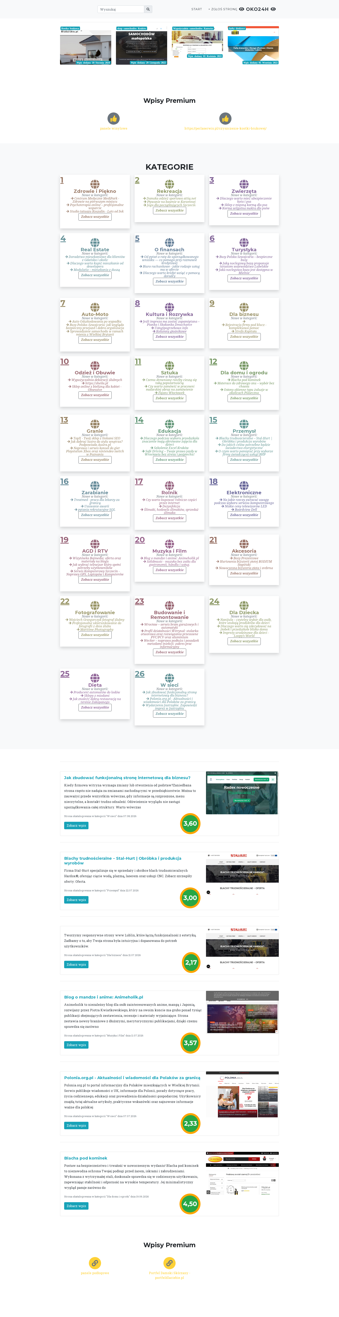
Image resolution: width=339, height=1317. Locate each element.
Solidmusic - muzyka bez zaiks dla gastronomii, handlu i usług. (171, 563)
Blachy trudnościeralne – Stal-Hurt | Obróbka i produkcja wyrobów (245, 439)
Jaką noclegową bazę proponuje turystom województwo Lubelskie (244, 264)
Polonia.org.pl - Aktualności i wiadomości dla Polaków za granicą (169, 700)
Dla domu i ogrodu (244, 372)
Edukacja (169, 431)
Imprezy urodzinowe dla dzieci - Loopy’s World (245, 634)
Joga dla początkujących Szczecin (171, 205)
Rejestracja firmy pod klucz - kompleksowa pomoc (245, 326)
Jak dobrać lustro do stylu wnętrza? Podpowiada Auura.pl (96, 443)
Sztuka (169, 372)
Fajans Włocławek (171, 393)
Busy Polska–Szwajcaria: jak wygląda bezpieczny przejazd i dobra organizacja (95, 326)
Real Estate (95, 249)
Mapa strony (250, 1304)
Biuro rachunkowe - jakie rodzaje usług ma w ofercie (171, 268)
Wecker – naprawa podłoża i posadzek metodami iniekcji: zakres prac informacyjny (171, 644)
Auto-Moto (95, 314)
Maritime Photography (96, 629)
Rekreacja (169, 191)
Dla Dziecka (244, 612)
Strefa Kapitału (245, 331)
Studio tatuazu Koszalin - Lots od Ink (96, 211)
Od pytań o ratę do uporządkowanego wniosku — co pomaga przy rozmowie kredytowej (170, 260)
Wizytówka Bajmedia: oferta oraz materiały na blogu (96, 559)
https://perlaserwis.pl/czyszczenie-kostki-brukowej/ (225, 128)
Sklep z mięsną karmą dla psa (245, 205)
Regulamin (230, 1304)
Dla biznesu (244, 314)
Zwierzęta (244, 191)
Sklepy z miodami (96, 696)
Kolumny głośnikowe (171, 331)
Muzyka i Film (169, 551)
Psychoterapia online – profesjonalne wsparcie (96, 206)
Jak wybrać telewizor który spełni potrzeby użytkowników (96, 566)
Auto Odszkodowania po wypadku (96, 321)
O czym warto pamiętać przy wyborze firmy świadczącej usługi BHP (245, 452)
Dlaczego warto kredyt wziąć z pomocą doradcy (171, 274)
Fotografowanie (95, 612)
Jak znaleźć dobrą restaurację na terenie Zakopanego (96, 700)
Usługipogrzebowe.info (171, 328)
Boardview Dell (245, 510)
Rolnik (169, 492)
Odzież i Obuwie (95, 372)
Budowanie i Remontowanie (169, 615)
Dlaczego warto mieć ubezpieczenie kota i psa (245, 200)
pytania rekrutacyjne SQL (96, 510)
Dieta (95, 685)
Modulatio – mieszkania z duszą (96, 270)
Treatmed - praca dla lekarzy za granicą (96, 501)
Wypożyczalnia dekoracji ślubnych (96, 380)
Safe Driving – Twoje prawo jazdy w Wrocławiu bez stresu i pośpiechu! (171, 452)
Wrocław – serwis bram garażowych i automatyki (171, 626)
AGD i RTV (95, 551)
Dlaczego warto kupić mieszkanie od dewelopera (96, 264)
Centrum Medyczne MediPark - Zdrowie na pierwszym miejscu (96, 200)
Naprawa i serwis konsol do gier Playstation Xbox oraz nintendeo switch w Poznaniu (95, 451)
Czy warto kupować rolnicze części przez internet (171, 501)
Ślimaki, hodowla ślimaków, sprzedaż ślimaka (171, 511)
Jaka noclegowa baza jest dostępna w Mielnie (245, 271)
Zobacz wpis (76, 825)
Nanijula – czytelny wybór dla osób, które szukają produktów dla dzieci (245, 621)
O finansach (169, 249)
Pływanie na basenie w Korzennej (171, 202)
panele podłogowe (95, 1273)
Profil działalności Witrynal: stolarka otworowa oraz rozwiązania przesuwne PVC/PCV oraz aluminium (169, 634)
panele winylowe (113, 128)
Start (196, 9)
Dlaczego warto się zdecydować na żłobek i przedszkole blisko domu (245, 627)
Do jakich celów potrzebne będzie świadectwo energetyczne (245, 446)
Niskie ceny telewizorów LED (245, 506)
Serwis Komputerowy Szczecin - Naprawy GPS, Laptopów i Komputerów (95, 572)
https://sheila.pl (96, 383)
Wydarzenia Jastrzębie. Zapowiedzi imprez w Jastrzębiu (171, 706)
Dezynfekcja (171, 506)
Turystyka (244, 249)
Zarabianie (95, 492)
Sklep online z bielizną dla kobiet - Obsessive (96, 388)
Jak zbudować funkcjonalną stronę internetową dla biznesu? (171, 693)
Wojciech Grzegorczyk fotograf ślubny (96, 620)
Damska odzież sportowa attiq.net (171, 198)
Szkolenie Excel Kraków (171, 448)
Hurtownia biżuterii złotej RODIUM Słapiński (245, 563)
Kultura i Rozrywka (169, 314)
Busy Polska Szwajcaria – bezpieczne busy (245, 258)
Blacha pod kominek (245, 380)
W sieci (169, 685)
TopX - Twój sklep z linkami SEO (96, 438)
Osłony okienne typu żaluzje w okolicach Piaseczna (245, 391)
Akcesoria (244, 551)
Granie (95, 431)
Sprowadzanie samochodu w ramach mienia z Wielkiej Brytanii (96, 332)
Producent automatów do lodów (96, 692)
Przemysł (244, 431)
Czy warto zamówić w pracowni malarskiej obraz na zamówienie (170, 388)
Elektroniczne (244, 492)
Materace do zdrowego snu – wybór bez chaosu (245, 384)
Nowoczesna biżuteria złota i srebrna (245, 568)
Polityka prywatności (204, 1304)
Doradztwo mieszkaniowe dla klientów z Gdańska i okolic (96, 258)
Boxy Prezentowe (245, 558)
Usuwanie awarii (96, 506)
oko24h (257, 9)
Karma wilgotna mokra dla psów (245, 208)
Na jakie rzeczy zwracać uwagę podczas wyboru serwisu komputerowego (244, 501)
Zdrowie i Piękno (95, 191)
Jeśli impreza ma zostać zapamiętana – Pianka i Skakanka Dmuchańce (171, 323)
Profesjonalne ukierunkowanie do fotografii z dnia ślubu (96, 624)
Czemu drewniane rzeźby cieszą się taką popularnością (171, 381)
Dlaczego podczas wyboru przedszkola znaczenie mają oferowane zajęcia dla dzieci (170, 441)
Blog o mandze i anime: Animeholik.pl (171, 558)
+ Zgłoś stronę (222, 9)
